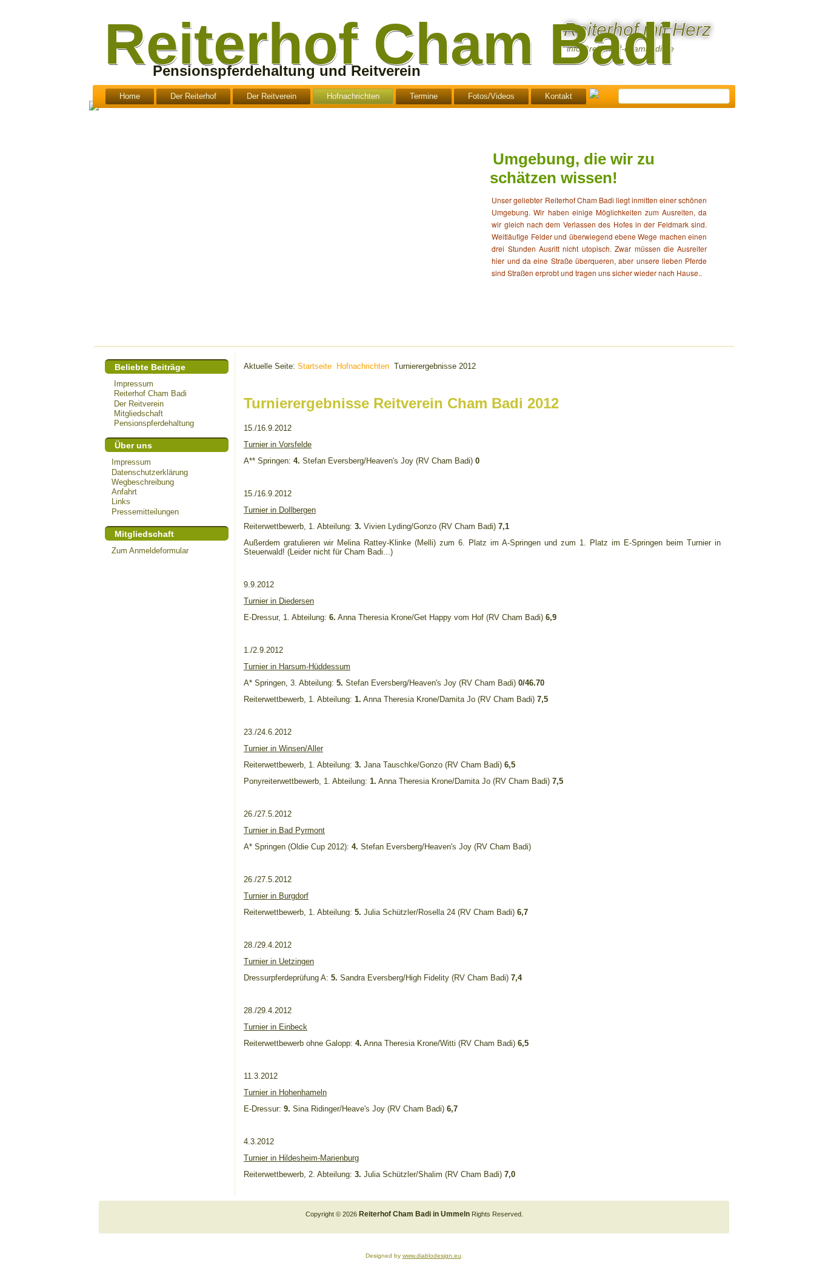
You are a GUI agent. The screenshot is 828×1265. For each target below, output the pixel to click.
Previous (461, 191)
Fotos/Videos (491, 96)
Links (121, 501)
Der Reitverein (271, 96)
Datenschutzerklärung (150, 472)
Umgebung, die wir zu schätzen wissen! (572, 168)
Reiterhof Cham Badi (389, 44)
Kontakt (558, 96)
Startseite (315, 366)
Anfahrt (124, 491)
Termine (424, 96)
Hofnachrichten (353, 96)
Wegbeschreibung (143, 482)
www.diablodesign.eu (431, 1255)
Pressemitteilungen (145, 511)
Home (129, 96)
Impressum (131, 462)
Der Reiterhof (193, 96)
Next (764, 191)
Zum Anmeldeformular (150, 550)
